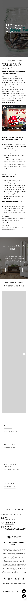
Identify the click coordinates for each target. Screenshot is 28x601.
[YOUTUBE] (19, 579)
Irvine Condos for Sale (9, 449)
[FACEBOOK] (4, 579)
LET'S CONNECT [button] (14, 270)
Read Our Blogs (8, 429)
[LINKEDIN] (12, 579)
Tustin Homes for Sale (9, 486)
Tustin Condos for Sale (10, 488)
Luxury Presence (18, 583)
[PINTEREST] (23, 579)
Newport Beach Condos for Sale (12, 470)
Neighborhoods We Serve (10, 431)
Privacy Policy (21, 591)
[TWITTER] (16, 579)
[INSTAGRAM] (8, 579)
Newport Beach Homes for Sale (11, 469)
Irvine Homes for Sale (9, 447)
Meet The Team (8, 428)
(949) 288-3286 (9, 524)
